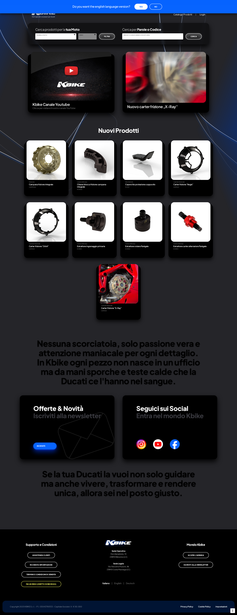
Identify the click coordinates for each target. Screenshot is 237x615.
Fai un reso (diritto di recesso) (41, 584)
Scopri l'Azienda (196, 555)
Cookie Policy (204, 606)
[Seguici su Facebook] (175, 444)
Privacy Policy (186, 606)
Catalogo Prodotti (182, 14)
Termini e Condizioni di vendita (41, 574)
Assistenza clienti (41, 555)
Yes (141, 7)
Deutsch (130, 583)
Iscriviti (41, 446)
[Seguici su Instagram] (141, 444)
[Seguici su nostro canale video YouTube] (158, 444)
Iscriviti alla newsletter (196, 565)
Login (202, 14)
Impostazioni (221, 606)
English (117, 583)
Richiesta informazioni (41, 565)
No (155, 7)
